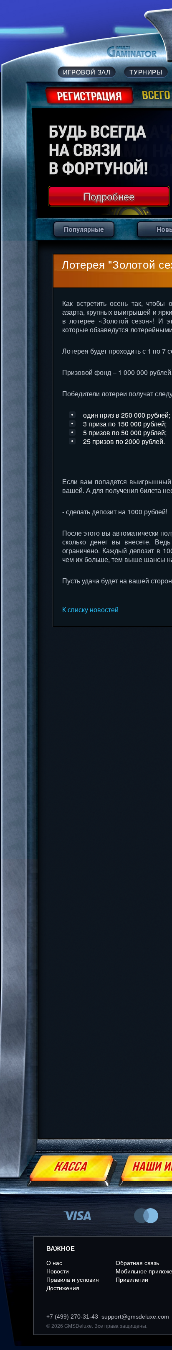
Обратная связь (137, 1263)
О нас (54, 1263)
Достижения (62, 1288)
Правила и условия (72, 1279)
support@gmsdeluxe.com (135, 1316)
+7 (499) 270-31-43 (72, 1316)
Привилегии (132, 1279)
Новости (57, 1271)
